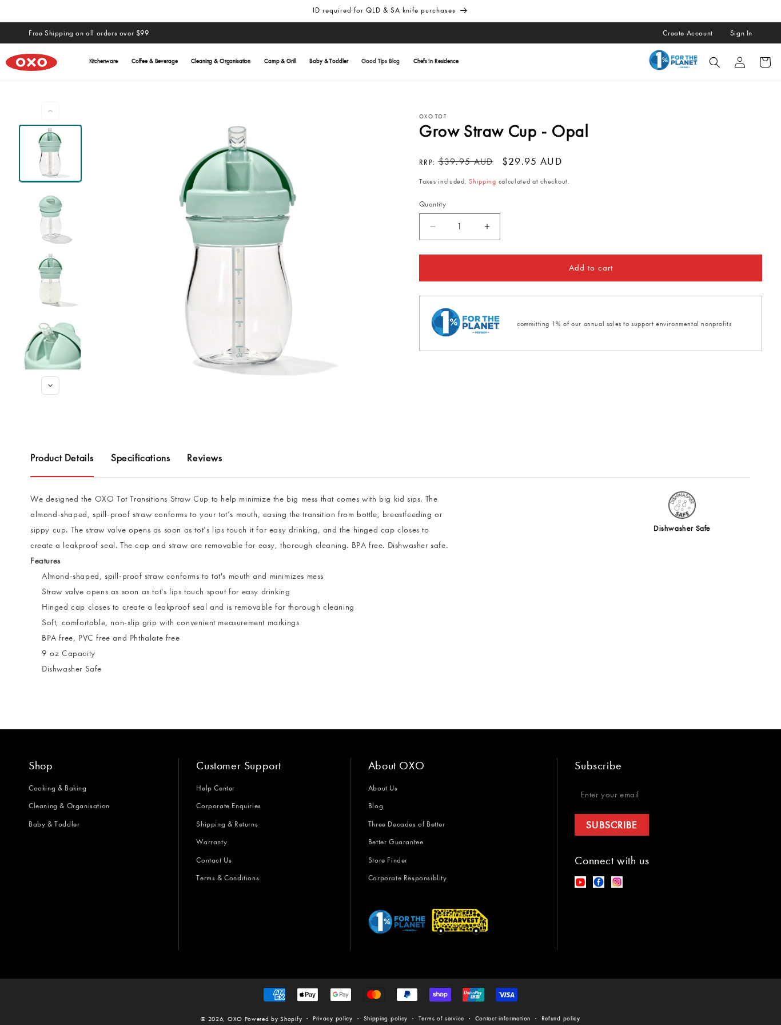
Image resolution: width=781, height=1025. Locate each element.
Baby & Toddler (54, 824)
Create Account (687, 33)
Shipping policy (386, 1018)
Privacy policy (333, 1018)
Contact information (503, 1018)
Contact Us (214, 860)
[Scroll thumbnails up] (50, 111)
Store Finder (388, 860)
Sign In (741, 33)
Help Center (215, 788)
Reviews (204, 457)
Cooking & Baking (58, 788)
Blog (375, 805)
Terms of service (441, 1018)
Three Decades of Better (406, 824)
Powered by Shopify (273, 1019)
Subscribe (611, 825)
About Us (383, 788)
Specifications (140, 457)
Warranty (211, 841)
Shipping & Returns (227, 824)
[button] (714, 62)
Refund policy (560, 1018)
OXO (236, 1019)
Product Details (62, 457)
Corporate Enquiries (228, 805)
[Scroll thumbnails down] (50, 385)
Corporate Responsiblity (407, 877)
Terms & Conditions (227, 877)
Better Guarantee (396, 841)
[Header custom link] (675, 62)
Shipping (482, 181)
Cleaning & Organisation (69, 805)
